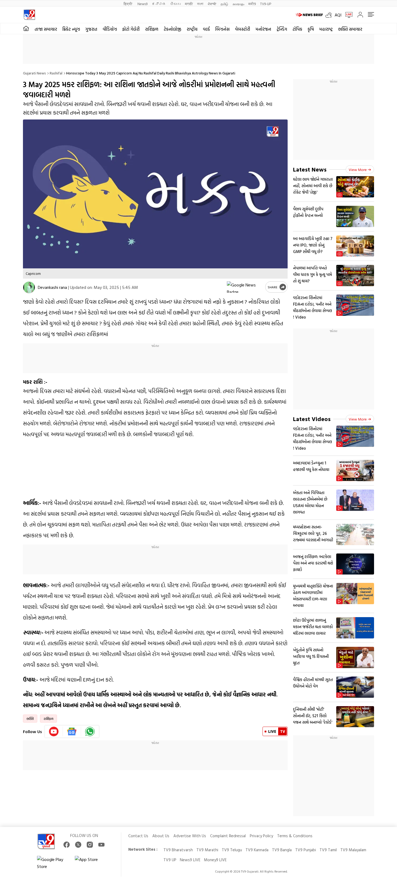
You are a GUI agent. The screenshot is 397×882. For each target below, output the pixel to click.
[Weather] (330, 15)
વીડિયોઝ (110, 29)
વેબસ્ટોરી (242, 29)
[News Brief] (309, 14)
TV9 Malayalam (353, 850)
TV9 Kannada (256, 850)
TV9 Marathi (207, 850)
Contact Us (138, 836)
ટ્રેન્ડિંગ (282, 29)
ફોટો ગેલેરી (131, 29)
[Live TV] (347, 15)
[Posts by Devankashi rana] (29, 287)
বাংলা (200, 3)
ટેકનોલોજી (172, 29)
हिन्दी (128, 3)
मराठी (189, 3)
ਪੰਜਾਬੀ (212, 3)
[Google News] (72, 731)
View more (358, 169)
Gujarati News (34, 73)
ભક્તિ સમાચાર (350, 29)
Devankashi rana (52, 287)
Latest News (310, 169)
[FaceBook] (66, 845)
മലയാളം (238, 3)
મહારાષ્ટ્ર (326, 29)
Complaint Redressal (228, 836)
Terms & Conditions (294, 836)
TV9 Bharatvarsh (178, 850)
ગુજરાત (91, 29)
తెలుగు (175, 3)
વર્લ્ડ (206, 29)
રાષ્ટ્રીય (192, 29)
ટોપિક (297, 29)
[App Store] (91, 863)
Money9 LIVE (215, 860)
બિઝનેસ (222, 29)
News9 (142, 3)
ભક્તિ (30, 718)
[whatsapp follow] (90, 731)
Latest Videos (312, 418)
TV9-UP (265, 3)
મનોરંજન (263, 29)
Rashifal (56, 73)
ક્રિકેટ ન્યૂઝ (71, 29)
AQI (338, 15)
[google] (245, 287)
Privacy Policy (261, 836)
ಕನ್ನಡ (159, 3)
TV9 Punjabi (305, 850)
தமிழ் (224, 3)
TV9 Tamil (328, 850)
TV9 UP (169, 860)
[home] (26, 28)
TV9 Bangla (282, 850)
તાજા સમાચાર (46, 29)
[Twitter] (78, 845)
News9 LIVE (190, 860)
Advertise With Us (189, 836)
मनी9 (252, 3)
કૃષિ (311, 29)
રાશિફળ (151, 29)
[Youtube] (54, 731)
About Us (160, 836)
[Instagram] (90, 845)
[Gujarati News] (29, 14)
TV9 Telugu (232, 850)
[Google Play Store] (53, 863)
